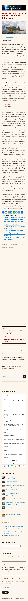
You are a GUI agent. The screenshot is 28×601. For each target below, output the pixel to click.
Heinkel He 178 (17, 245)
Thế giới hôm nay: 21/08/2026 (11, 481)
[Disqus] (14, 269)
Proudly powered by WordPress (17, 598)
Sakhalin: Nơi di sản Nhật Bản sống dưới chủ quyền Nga (14, 439)
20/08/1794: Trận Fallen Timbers (12, 507)
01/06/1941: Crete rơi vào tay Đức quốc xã (14, 217)
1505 (20, 244)
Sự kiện (16, 244)
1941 (22, 244)
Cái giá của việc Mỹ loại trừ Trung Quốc (11, 420)
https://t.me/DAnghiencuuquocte (8, 571)
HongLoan (6, 244)
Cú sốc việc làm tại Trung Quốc (9, 435)
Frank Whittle (5, 245)
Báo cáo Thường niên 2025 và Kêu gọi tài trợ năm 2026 (13, 556)
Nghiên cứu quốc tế (6, 598)
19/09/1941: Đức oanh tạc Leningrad (13, 219)
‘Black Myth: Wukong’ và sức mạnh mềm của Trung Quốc (14, 535)
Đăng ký (5, 592)
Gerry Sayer (10, 245)
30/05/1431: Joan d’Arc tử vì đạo (12, 224)
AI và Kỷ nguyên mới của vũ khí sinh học (13, 514)
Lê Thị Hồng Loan (9, 247)
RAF (14, 247)
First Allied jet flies (9, 36)
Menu (23, 2)
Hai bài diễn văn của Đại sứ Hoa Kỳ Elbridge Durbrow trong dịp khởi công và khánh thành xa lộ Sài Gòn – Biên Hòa (14, 528)
